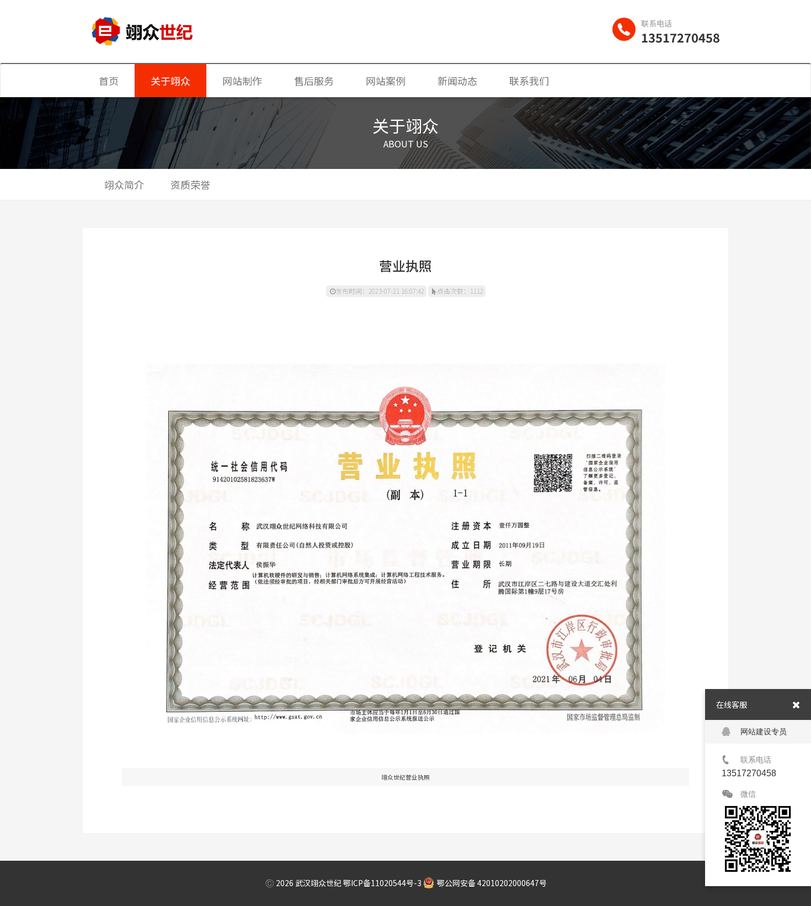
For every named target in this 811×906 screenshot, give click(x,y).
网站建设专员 (763, 731)
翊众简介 (124, 184)
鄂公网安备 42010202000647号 (492, 882)
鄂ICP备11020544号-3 (382, 882)
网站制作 (242, 80)
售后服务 (314, 80)
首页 (109, 80)
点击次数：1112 (460, 290)
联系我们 (529, 80)
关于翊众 (170, 80)
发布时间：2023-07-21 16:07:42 (379, 290)
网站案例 (386, 80)
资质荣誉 (190, 184)
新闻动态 (457, 80)
